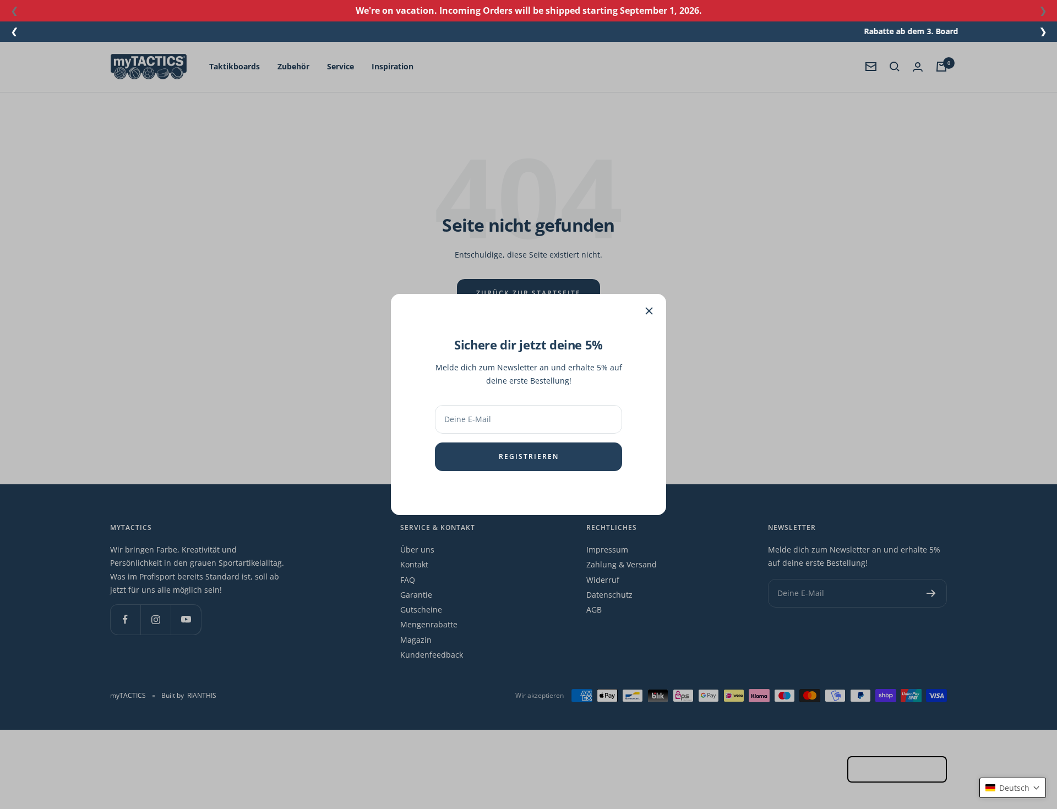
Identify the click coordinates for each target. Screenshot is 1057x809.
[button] (1012, 787)
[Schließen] (649, 311)
